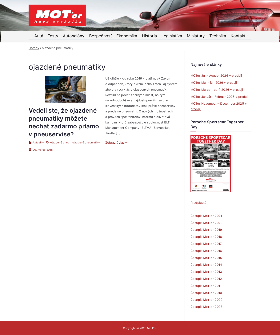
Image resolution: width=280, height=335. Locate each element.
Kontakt (238, 35)
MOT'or (151, 328)
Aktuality (38, 142)
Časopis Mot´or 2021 (206, 216)
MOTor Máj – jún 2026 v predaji (213, 82)
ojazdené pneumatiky (86, 142)
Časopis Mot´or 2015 (206, 258)
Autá (38, 35)
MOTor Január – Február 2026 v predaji (219, 97)
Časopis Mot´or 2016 (206, 251)
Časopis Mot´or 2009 (206, 300)
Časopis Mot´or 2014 (206, 265)
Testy (53, 35)
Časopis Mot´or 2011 (205, 286)
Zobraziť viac (115, 142)
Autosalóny (74, 35)
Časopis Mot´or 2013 (206, 272)
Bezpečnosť (100, 35)
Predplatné (198, 203)
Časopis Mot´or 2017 (206, 244)
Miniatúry (196, 35)
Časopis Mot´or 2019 (206, 230)
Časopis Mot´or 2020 (206, 223)
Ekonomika (126, 35)
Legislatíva (172, 35)
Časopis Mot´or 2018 (206, 237)
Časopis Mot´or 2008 (206, 307)
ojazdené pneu (59, 142)
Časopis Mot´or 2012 (206, 279)
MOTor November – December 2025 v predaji (218, 106)
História (149, 35)
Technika (217, 35)
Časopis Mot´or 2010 (206, 293)
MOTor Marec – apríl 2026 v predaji (216, 90)
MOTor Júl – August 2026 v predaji (216, 75)
